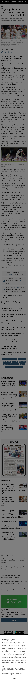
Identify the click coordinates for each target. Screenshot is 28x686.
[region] (14, 660)
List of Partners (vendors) (7, 674)
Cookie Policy (22, 656)
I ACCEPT (14, 678)
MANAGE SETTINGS (14, 683)
